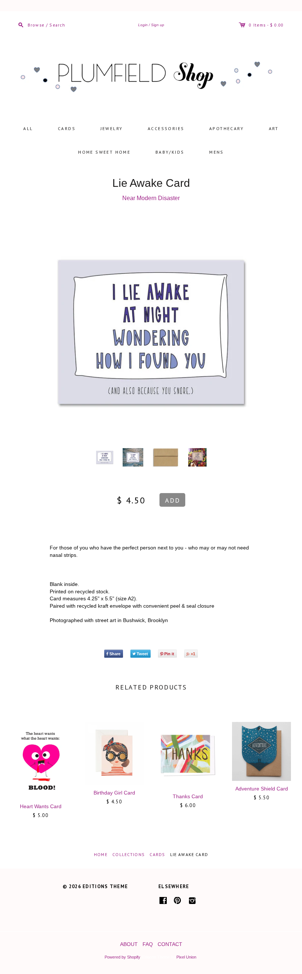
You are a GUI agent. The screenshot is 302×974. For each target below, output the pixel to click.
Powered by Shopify (122, 957)
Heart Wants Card (41, 806)
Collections (128, 854)
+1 (193, 654)
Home (101, 854)
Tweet (142, 654)
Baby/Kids (170, 152)
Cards (67, 128)
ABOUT (129, 944)
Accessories (166, 128)
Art (274, 128)
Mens (216, 152)
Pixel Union (186, 957)
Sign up (157, 25)
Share (114, 654)
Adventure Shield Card (261, 789)
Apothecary (226, 128)
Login (143, 25)
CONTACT (170, 944)
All (28, 128)
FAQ (148, 944)
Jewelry (112, 128)
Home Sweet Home (104, 152)
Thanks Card (188, 796)
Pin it (169, 654)
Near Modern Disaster (151, 198)
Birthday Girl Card (114, 793)
